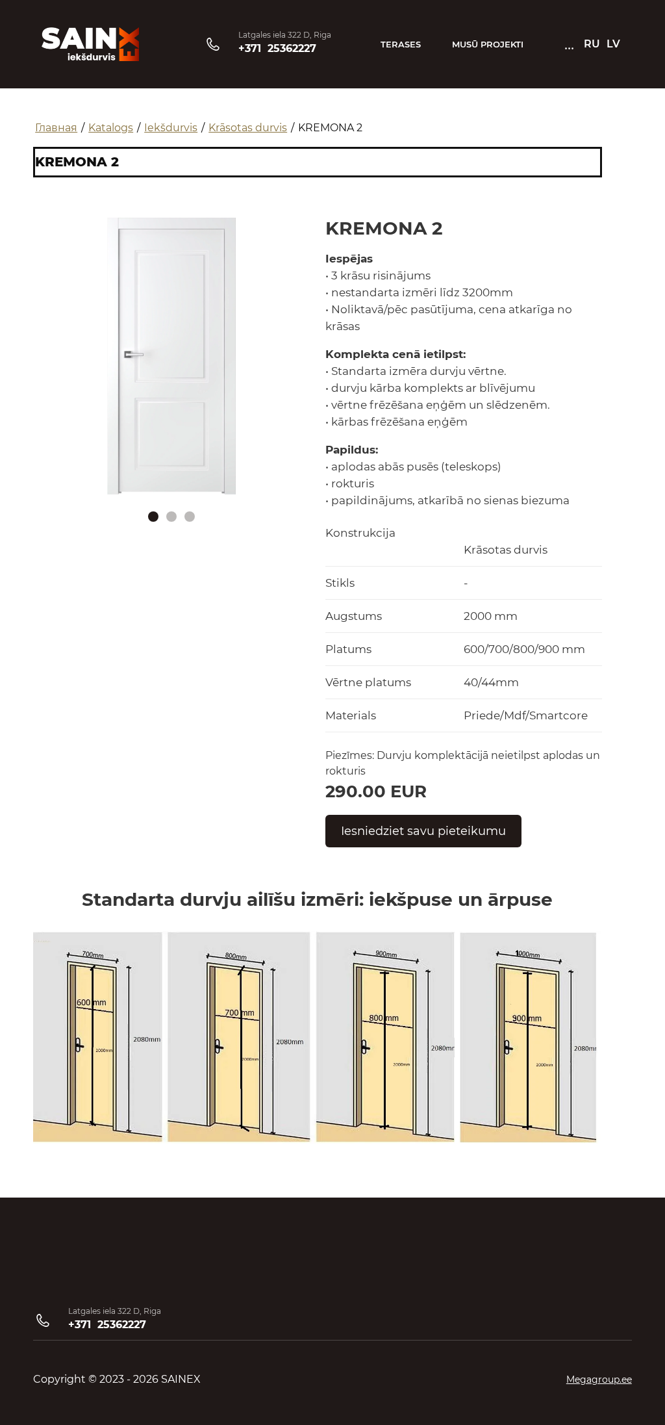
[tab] (153, 516)
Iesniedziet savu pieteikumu (423, 831)
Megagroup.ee (599, 1379)
